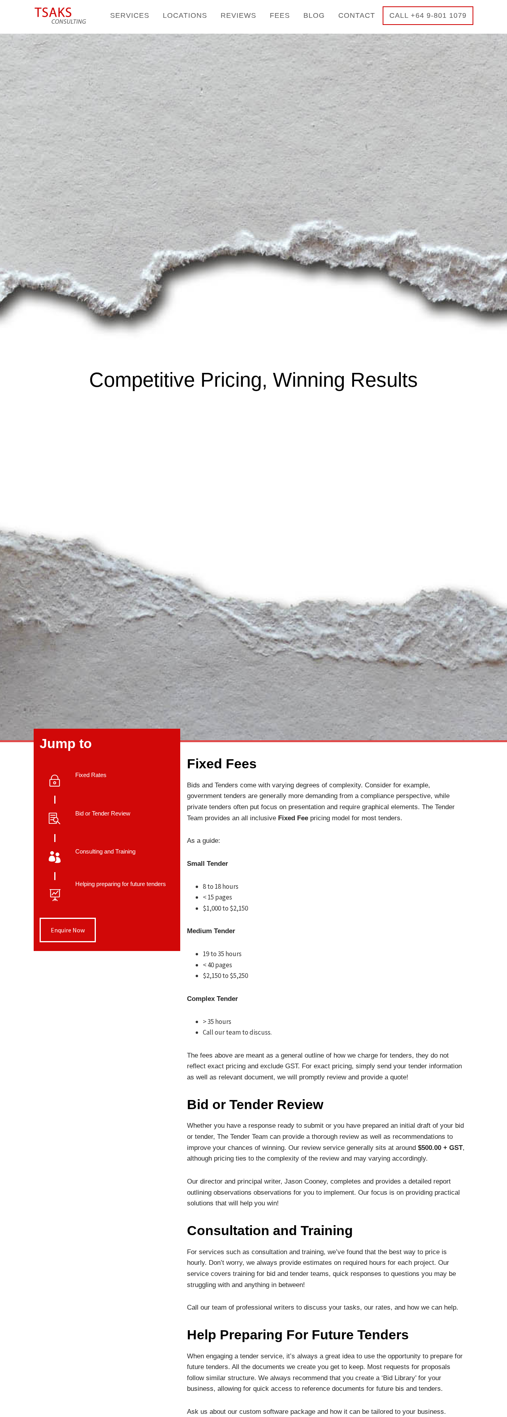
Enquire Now (68, 930)
